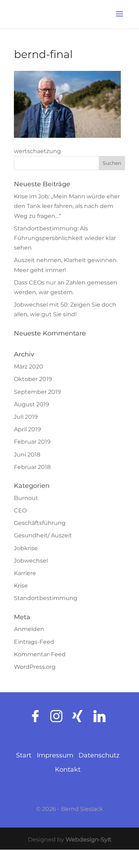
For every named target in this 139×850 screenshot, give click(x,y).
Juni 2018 (27, 454)
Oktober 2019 (33, 379)
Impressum (56, 755)
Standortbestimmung (45, 598)
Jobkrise (26, 548)
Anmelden (29, 629)
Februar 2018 (32, 467)
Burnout (26, 498)
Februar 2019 (32, 441)
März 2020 (28, 366)
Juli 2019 (26, 416)
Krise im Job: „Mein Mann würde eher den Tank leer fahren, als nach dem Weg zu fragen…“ (67, 206)
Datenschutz (98, 755)
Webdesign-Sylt (89, 839)
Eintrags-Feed (34, 641)
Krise (21, 585)
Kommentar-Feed (40, 654)
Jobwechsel (31, 560)
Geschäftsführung (40, 523)
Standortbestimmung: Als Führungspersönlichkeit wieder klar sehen (65, 238)
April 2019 (27, 429)
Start (23, 755)
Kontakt (68, 769)
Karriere (25, 573)
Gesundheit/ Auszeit (43, 535)
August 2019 (31, 404)
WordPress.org (35, 666)
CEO (20, 510)
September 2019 (37, 392)
